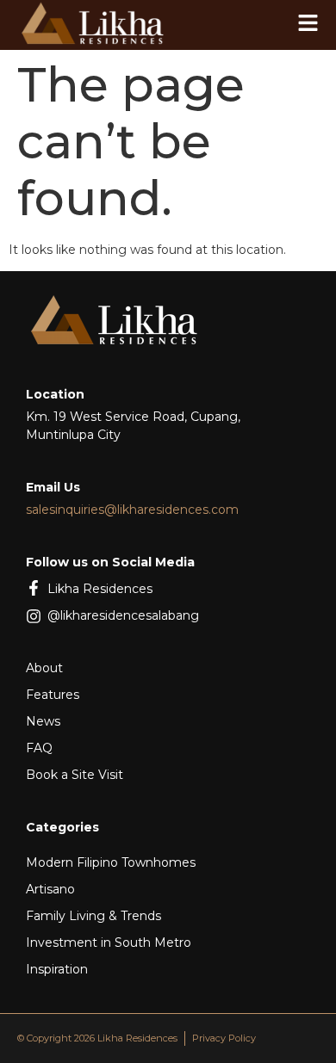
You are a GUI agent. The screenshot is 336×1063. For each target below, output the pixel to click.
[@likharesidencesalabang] (33, 616)
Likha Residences (99, 588)
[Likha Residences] (33, 588)
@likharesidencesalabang (123, 615)
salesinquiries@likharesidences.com (132, 509)
